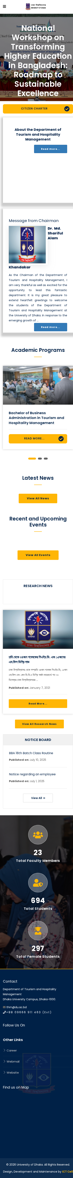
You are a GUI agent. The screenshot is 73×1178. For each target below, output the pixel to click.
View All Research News (39, 724)
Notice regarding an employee (32, 774)
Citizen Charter (34, 108)
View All (37, 798)
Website (12, 1072)
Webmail (12, 1061)
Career (11, 1050)
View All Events (38, 555)
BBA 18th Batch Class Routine (31, 753)
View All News (38, 498)
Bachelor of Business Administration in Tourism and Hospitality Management (36, 417)
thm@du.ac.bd (16, 1007)
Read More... (34, 438)
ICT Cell (67, 1172)
